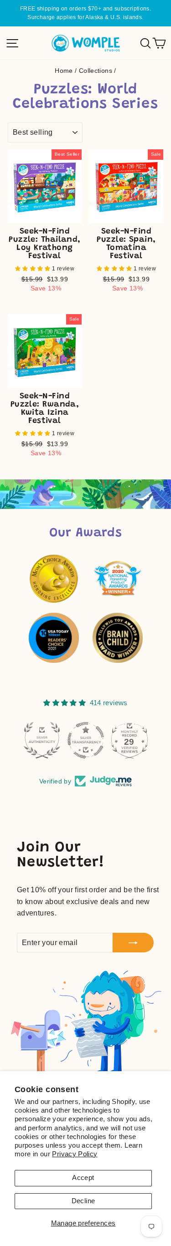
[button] (33, 268)
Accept (83, 1177)
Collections (95, 70)
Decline (83, 1201)
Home (64, 70)
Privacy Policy (74, 1154)
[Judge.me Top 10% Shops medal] (129, 740)
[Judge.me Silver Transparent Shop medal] (42, 740)
